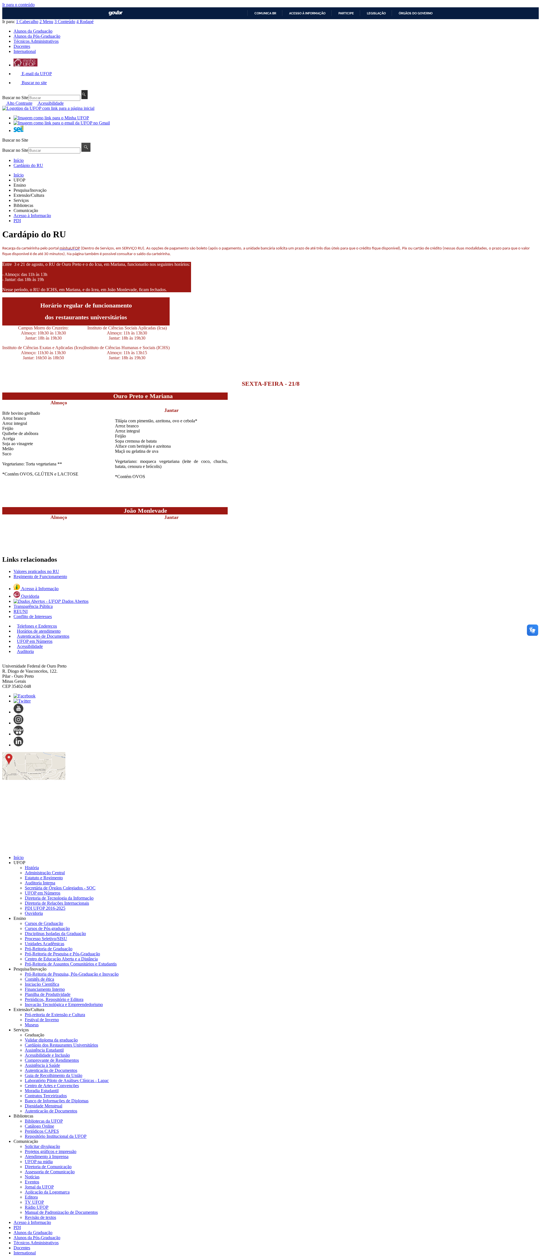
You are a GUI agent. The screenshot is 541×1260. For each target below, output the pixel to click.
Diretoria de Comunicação (48, 1166)
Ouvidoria (30, 596)
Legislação (376, 13)
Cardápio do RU (28, 165)
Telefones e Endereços (37, 626)
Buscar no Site (15, 97)
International (25, 51)
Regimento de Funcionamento (40, 576)
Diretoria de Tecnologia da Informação (59, 898)
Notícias (32, 1176)
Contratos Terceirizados (46, 1095)
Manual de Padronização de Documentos (61, 1212)
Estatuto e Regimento (44, 877)
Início (19, 160)
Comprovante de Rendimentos (52, 1060)
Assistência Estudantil (44, 1050)
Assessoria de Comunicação (50, 1171)
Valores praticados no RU (36, 571)
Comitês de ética (39, 979)
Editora (31, 1197)
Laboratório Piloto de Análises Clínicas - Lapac (67, 1080)
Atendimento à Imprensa (46, 1156)
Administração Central (45, 872)
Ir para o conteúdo (18, 4)
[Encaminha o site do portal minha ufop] (25, 65)
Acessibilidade (50, 103)
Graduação (34, 1034)
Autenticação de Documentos (43, 636)
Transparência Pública (33, 606)
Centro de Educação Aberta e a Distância (61, 958)
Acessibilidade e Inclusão (47, 1055)
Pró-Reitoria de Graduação (48, 948)
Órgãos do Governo (416, 13)
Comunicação (26, 210)
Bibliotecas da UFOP (44, 1121)
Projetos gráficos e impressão (50, 1151)
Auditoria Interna (40, 882)
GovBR (115, 13)
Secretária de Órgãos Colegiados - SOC (60, 888)
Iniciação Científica (42, 984)
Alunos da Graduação (33, 31)
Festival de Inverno (42, 1019)
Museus (32, 1024)
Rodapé (85, 21)
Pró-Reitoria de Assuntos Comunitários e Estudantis (71, 964)
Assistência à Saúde (42, 1065)
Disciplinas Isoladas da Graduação (55, 933)
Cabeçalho (27, 21)
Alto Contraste (19, 103)
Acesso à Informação (32, 215)
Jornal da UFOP (39, 1187)
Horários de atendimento (39, 631)
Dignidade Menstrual (43, 1105)
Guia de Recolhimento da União (53, 1075)
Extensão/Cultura (29, 195)
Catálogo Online (39, 1126)
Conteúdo (64, 21)
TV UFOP (34, 1202)
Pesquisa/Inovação (30, 190)
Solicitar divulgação (42, 1146)
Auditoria (25, 651)
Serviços (21, 200)
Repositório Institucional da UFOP (56, 1136)
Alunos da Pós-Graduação (37, 36)
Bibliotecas (23, 205)
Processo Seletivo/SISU (46, 938)
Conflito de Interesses (33, 616)
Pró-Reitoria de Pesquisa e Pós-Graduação (62, 953)
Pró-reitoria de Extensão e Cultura (55, 1014)
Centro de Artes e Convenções (52, 1085)
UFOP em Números (34, 641)
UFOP (19, 180)
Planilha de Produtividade (47, 994)
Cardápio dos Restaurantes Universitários (61, 1045)
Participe (346, 13)
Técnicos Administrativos (36, 41)
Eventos (32, 1181)
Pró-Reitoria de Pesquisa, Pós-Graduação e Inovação (72, 974)
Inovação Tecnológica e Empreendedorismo (64, 1004)
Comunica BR (265, 13)
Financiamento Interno (45, 989)
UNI (21, 611)
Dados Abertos (75, 601)
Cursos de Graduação (44, 923)
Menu (46, 21)
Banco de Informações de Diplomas (56, 1100)
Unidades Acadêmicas (44, 943)
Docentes (22, 46)
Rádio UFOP (36, 1207)
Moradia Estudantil (42, 1090)
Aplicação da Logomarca (47, 1192)
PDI (17, 220)
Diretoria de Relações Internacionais (57, 903)
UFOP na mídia (39, 1161)
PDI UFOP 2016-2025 (45, 908)
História (32, 867)
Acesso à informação (307, 13)
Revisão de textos (40, 1217)
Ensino (20, 185)
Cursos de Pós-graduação (47, 928)
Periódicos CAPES (42, 1131)
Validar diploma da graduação (51, 1040)
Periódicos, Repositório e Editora (54, 999)
